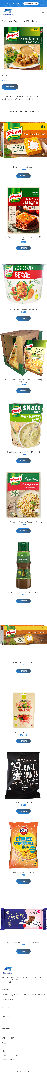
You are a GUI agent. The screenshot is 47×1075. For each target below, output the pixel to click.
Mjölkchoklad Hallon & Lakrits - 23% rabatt (23, 943)
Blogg (4, 1043)
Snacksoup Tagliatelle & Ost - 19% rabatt (23, 452)
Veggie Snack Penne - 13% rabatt (23, 309)
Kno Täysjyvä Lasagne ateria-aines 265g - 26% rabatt (23, 238)
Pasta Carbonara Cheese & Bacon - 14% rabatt (23, 522)
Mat (3, 1024)
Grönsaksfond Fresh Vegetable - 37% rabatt (23, 592)
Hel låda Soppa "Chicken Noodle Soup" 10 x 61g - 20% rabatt (23, 381)
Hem (3, 25)
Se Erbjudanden (31, 3)
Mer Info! (10, 87)
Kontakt (5, 1047)
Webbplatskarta (8, 1059)
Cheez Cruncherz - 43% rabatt (23, 872)
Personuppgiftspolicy (10, 1055)
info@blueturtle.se (8, 1000)
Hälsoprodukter (8, 1016)
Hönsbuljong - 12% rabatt (23, 662)
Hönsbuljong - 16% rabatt (23, 167)
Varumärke (6, 1028)
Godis (4, 1012)
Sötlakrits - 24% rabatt (24, 802)
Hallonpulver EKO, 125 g (23, 732)
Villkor (4, 1051)
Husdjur (4, 1020)
